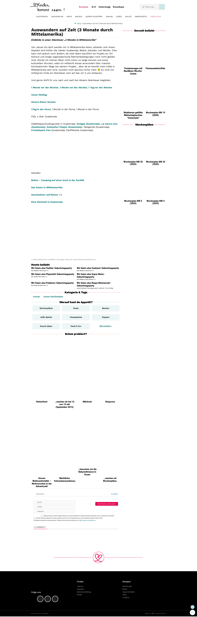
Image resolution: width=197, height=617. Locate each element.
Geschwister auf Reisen (44, 194)
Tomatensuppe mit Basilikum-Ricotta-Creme (133, 71)
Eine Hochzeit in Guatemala (47, 202)
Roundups (118, 6)
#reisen (36, 296)
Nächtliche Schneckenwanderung (65, 479)
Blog (79, 23)
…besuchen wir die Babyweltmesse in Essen (87, 472)
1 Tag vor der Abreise (100, 87)
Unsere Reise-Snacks (43, 102)
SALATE (128, 17)
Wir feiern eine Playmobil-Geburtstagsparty (52, 274)
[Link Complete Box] (133, 148)
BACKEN (78, 17)
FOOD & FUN (155, 17)
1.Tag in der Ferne (41, 109)
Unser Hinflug (39, 94)
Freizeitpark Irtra (41, 130)
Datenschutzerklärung (88, 520)
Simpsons (110, 401)
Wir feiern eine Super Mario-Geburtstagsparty (91, 275)
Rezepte (83, 6)
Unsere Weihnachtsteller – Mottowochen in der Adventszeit (42, 482)
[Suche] (162, 7)
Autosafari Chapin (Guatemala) (64, 127)
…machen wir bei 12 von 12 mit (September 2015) (64, 404)
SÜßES (119, 17)
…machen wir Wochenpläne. (110, 479)
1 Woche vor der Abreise (73, 87)
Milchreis (87, 401)
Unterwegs (104, 6)
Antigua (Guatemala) (88, 123)
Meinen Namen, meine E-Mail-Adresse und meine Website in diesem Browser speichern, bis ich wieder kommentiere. (79, 516)
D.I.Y (94, 6)
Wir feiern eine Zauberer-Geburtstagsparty (98, 268)
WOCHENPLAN (57, 17)
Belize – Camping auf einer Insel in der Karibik (57, 180)
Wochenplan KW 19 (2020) (155, 114)
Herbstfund (41, 401)
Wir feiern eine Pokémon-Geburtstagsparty (52, 283)
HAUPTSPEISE (42, 17)
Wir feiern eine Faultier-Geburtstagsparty (51, 268)
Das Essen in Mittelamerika (46, 187)
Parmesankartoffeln (155, 68)
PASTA (69, 17)
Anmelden (114, 494)
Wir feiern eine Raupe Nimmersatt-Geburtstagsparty (94, 284)
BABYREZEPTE (141, 17)
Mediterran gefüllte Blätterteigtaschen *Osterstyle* (133, 115)
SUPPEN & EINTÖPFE (94, 17)
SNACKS (109, 17)
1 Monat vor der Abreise (44, 87)
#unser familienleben (53, 296)
